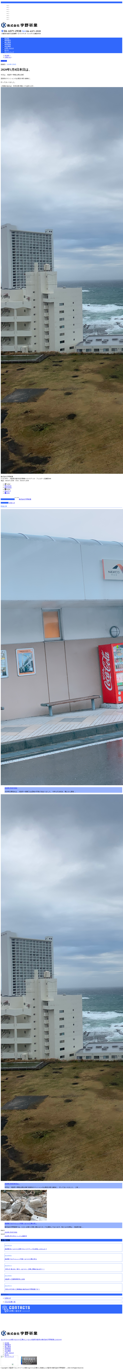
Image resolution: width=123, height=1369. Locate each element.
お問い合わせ (13, 15)
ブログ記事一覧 (10, 1302)
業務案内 (12, 7)
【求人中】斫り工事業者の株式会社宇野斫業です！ (22, 1289)
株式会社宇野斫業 (25, 499)
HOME (11, 5)
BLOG (11, 17)
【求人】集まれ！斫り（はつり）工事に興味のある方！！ (25, 1269)
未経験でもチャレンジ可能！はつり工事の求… (21, 1223)
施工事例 (12, 9)
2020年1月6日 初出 (11, 788)
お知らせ (12, 503)
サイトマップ (13, 19)
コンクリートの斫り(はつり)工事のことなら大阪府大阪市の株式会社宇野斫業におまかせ (31, 1339)
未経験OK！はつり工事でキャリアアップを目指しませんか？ (26, 1249)
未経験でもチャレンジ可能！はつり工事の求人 (21, 1259)
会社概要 (12, 13)
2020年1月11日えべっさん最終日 (16, 1236)
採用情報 (12, 11)
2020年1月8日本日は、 (12, 1184)
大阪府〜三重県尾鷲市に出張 (15, 1279)
